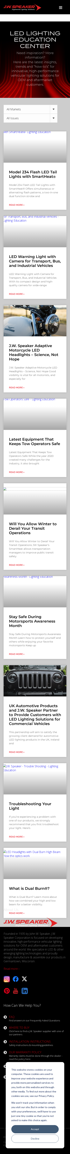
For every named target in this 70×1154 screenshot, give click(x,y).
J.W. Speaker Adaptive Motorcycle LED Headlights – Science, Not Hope (33, 352)
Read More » (16, 205)
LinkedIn (25, 991)
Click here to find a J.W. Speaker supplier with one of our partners (36, 1031)
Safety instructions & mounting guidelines (31, 1043)
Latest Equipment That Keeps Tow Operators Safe (34, 441)
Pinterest (7, 991)
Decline (35, 1138)
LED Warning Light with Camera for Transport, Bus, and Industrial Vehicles (35, 261)
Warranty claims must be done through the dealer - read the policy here (35, 1055)
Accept (35, 1129)
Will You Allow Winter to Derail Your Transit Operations (33, 528)
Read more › (11, 969)
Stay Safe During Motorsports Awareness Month (32, 621)
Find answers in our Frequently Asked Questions (34, 1018)
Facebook (16, 979)
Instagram (7, 979)
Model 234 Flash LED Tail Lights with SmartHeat (33, 174)
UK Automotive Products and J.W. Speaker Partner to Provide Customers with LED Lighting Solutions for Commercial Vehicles (35, 715)
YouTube (16, 991)
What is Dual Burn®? (29, 888)
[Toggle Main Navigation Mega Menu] (61, 8)
